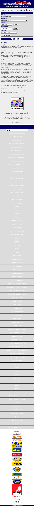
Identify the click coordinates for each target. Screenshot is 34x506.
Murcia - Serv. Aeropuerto (17, 406)
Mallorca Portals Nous (17, 168)
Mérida (17, 423)
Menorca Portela (17, 318)
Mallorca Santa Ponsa (17, 178)
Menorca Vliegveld (17, 360)
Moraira (17, 385)
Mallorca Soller (17, 182)
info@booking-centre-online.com (17, 120)
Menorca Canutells (17, 297)
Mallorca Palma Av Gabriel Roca (17, 143)
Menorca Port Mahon (17, 315)
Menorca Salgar (17, 325)
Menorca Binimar (17, 269)
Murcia (17, 416)
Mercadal (17, 364)
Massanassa (17, 245)
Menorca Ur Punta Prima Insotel (17, 357)
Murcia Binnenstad (17, 409)
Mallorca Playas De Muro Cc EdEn (17, 157)
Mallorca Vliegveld (17, 203)
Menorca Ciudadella (17, 301)
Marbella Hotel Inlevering (17, 227)
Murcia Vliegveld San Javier (17, 413)
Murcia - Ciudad (17, 402)
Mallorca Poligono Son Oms (17, 161)
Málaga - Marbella (17, 420)
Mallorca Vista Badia (17, 199)
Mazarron (17, 252)
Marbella (17, 238)
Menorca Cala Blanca (17, 273)
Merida (17, 367)
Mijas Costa (17, 378)
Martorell (17, 241)
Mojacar (17, 381)
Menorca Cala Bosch (17, 280)
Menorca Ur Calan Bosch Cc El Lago (17, 343)
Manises (17, 206)
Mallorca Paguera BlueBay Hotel (17, 133)
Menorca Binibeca (17, 262)
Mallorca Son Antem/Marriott (17, 185)
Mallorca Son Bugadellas (17, 189)
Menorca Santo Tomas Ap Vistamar (17, 329)
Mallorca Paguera (17, 136)
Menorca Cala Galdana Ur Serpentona (17, 283)
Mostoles (17, 388)
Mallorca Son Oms (17, 196)
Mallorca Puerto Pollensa (17, 171)
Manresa (17, 217)
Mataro (17, 248)
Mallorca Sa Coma (17, 175)
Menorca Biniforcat (17, 266)
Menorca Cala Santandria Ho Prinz (17, 290)
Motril (17, 392)
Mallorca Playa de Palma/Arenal (17, 154)
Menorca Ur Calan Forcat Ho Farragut (17, 350)
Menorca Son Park (17, 339)
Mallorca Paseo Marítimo (17, 150)
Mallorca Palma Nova (17, 147)
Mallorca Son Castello (17, 192)
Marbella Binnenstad (17, 220)
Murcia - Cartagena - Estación (17, 395)
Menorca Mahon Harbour (17, 308)
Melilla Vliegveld (17, 255)
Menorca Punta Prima (17, 322)
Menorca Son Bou (17, 336)
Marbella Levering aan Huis (17, 231)
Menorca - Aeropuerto (17, 259)
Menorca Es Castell (17, 304)
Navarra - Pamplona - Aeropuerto (17, 427)
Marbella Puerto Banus (17, 234)
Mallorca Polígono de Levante (17, 164)
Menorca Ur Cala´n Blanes (17, 353)
